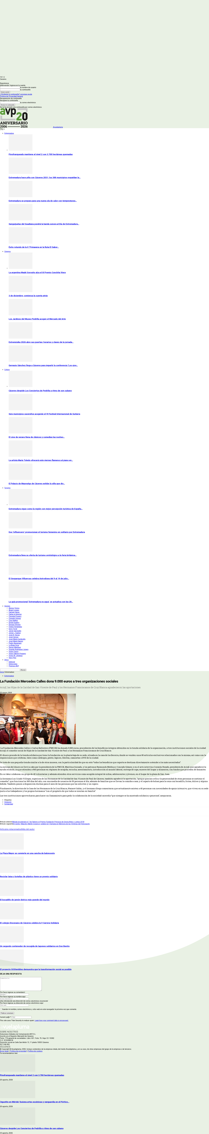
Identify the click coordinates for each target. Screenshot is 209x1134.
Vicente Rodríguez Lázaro (18, 649)
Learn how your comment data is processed (51, 1020)
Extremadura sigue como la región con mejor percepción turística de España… (46, 509)
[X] (11, 811)
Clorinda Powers (15, 616)
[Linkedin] (27, 811)
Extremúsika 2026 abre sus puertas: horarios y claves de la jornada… (41, 342)
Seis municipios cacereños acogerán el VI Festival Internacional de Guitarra (44, 414)
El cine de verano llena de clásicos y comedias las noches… (37, 437)
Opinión (7, 606)
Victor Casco (13, 652)
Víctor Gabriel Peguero (17, 654)
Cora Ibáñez (13, 620)
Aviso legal (4, 1051)
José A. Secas (14, 635)
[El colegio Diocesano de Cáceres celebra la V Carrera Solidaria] (12, 919)
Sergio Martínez (15, 647)
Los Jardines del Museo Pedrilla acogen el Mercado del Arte (37, 319)
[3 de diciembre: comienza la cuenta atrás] (20, 291)
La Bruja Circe (14, 645)
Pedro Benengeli (15, 643)
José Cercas (13, 637)
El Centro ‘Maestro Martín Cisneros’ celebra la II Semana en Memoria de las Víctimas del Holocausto (51, 824)
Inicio (2, 672)
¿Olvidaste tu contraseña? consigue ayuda (16, 94)
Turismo (7, 488)
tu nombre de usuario (28, 87)
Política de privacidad (18, 1051)
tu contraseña (25, 90)
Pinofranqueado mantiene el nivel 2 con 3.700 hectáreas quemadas (41, 154)
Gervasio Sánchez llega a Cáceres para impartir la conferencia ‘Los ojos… (43, 365)
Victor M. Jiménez (16, 656)
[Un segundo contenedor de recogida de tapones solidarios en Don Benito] (12, 942)
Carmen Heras (14, 612)
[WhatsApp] (35, 811)
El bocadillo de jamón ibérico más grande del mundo (24, 900)
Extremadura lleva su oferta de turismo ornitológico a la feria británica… (43, 555)
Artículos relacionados (10, 829)
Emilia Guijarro (14, 623)
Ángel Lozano (14, 610)
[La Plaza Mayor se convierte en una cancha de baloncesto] (12, 849)
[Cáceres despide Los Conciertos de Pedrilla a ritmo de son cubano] (20, 386)
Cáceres (7, 251)
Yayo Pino (12, 658)
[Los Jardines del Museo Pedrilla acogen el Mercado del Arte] (20, 315)
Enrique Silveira (14, 625)
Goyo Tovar (13, 629)
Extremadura (9, 133)
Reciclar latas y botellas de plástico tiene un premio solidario (29, 876)
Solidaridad (8, 804)
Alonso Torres (14, 608)
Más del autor (28, 829)
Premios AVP (14, 666)
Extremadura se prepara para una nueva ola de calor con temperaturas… (43, 201)
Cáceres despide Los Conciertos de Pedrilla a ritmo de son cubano (40, 390)
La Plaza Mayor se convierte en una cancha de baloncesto (27, 853)
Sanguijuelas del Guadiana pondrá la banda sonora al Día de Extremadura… (44, 224)
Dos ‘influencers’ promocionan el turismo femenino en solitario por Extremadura (47, 532)
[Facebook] (3, 811)
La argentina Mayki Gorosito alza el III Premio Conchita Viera (37, 272)
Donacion (7, 802)
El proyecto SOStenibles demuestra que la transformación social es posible (36, 969)
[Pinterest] (19, 811)
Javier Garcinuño (15, 631)
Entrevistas (13, 664)
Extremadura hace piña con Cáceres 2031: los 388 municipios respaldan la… (45, 177)
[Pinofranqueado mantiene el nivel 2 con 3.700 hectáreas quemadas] (20, 150)
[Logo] (1, 129)
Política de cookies (35, 1051)
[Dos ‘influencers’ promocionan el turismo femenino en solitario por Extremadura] (20, 528)
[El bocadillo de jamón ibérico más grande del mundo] (12, 895)
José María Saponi (16, 641)
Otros (6, 660)
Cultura (7, 370)
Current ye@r (5, 1017)
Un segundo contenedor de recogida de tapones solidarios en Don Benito (35, 946)
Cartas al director (15, 614)
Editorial (12, 662)
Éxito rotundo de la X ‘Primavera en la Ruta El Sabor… (34, 247)
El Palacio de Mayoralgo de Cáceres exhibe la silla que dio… (37, 483)
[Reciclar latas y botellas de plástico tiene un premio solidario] (12, 872)
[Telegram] (42, 811)
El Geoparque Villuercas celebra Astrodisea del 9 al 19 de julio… (39, 578)
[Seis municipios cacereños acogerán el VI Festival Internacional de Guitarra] (20, 410)
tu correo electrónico (28, 103)
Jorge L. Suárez (15, 633)
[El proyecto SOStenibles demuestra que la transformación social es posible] (12, 965)
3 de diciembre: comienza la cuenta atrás (28, 296)
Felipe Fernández (15, 627)
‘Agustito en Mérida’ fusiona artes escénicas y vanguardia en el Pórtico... (34, 1102)
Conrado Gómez (15, 618)
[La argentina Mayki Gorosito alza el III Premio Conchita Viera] (20, 268)
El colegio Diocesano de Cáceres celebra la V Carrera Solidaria (29, 923)
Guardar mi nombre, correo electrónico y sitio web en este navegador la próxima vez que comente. (39, 1009)
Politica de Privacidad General (11, 96)
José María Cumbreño (17, 639)
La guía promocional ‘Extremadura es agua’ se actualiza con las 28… (41, 602)
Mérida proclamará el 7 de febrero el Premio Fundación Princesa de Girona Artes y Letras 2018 (48, 822)
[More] (50, 811)
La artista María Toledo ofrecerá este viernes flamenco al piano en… (41, 460)
